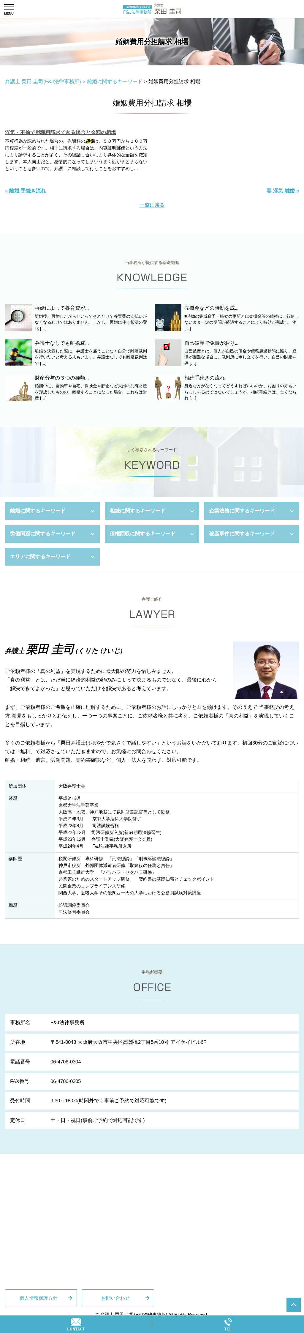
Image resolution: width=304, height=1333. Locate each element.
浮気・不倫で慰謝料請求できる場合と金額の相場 (60, 132)
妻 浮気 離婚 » (283, 190)
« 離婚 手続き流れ (25, 190)
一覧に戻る (152, 205)
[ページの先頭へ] (293, 1305)
